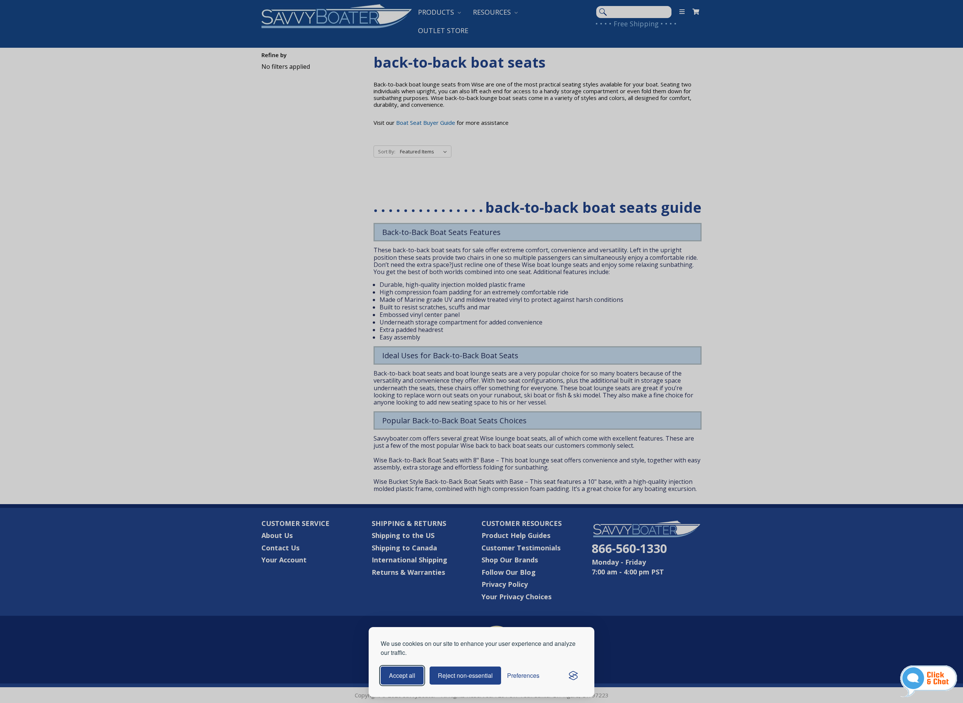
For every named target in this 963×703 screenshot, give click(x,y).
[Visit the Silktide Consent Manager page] (573, 676)
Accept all (402, 675)
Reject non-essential (465, 675)
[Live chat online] (928, 681)
